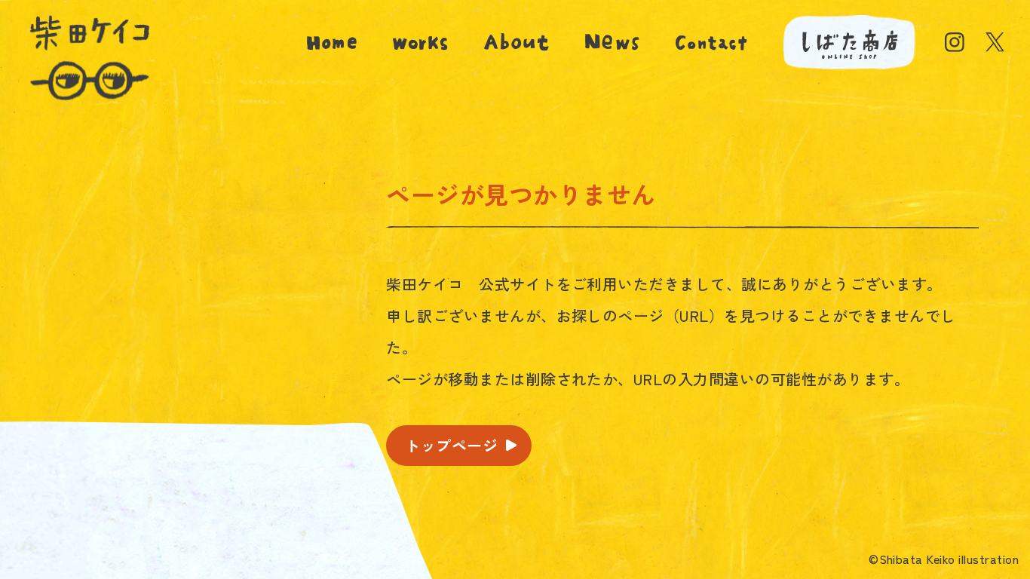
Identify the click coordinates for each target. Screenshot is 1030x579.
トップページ (451, 445)
